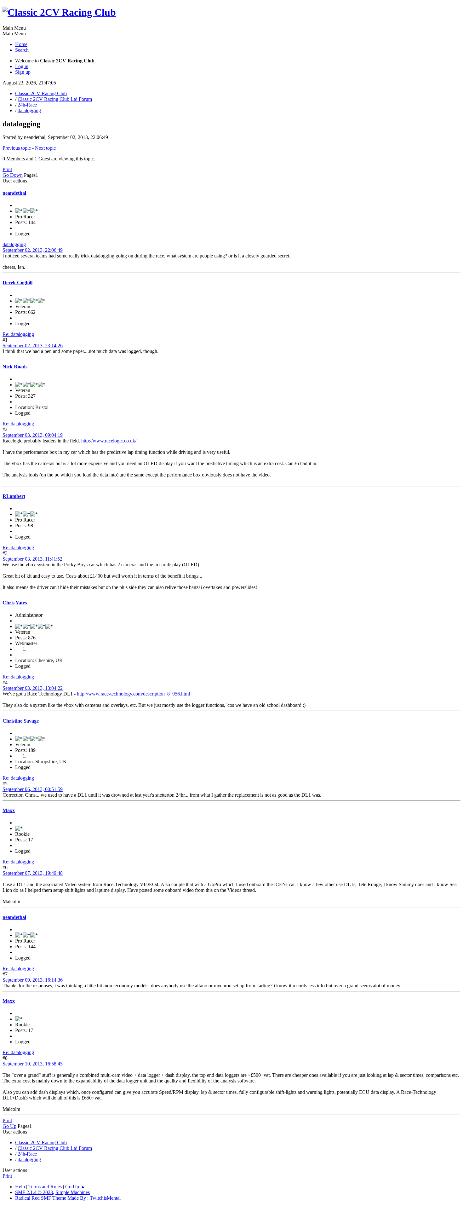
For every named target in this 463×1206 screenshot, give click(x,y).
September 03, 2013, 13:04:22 (33, 688)
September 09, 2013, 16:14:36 (33, 980)
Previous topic (17, 148)
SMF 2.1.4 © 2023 (34, 1192)
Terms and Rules (45, 1186)
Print (7, 169)
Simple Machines (72, 1192)
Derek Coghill (17, 282)
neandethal (14, 193)
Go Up (9, 1126)
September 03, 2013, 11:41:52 (32, 559)
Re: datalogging (18, 334)
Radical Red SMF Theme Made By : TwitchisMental (68, 1198)
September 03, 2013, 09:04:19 (33, 435)
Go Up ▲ (75, 1186)
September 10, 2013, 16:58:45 (33, 1063)
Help (20, 1186)
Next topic (45, 148)
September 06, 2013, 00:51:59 (33, 789)
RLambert (14, 496)
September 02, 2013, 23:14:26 (33, 345)
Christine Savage (21, 721)
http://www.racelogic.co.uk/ (108, 440)
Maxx (9, 810)
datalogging (14, 244)
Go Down (13, 175)
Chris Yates (15, 602)
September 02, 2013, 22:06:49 (33, 250)
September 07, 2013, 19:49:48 (33, 873)
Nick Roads (15, 366)
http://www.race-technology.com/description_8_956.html (133, 693)
